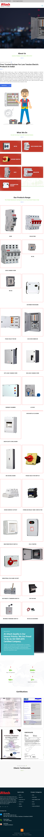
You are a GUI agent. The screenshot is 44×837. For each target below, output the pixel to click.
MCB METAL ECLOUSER (32, 413)
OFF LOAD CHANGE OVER (10, 373)
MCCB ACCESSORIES (32, 619)
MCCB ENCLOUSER (10, 476)
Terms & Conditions (27, 835)
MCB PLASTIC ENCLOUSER (10, 442)
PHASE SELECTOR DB (10, 339)
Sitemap (20, 806)
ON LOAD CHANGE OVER (32, 373)
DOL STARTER (32, 544)
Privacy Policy (15, 835)
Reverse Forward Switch (10, 619)
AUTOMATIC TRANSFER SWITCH (10, 599)
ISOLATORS (33, 236)
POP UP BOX (32, 599)
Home (20, 795)
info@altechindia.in (19, 1)
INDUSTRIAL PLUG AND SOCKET (10, 578)
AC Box (33, 407)
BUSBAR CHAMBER (11, 407)
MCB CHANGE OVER (10, 271)
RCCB (32, 257)
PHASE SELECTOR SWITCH (32, 476)
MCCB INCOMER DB (32, 339)
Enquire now (21, 799)
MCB (10, 236)
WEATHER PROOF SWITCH (10, 544)
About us (21, 797)
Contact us (21, 802)
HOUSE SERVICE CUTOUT (10, 510)
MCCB (10, 291)
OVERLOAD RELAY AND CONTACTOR (32, 510)
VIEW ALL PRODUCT (36, 806)
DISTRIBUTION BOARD (32, 305)
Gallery (20, 804)
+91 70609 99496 (7, 821)
